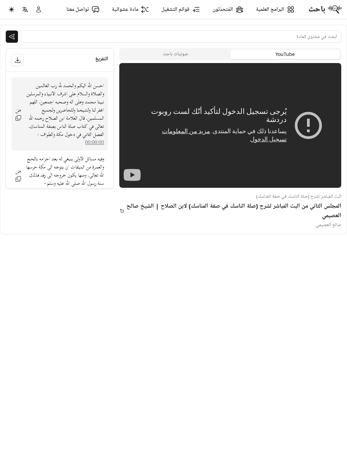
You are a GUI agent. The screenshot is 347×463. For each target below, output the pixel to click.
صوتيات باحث (175, 54)
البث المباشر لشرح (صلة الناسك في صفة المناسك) (298, 196)
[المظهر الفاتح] (11, 9)
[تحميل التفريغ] (18, 60)
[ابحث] (12, 37)
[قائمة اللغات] (25, 9)
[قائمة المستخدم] (39, 9)
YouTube (285, 54)
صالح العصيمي (328, 225)
